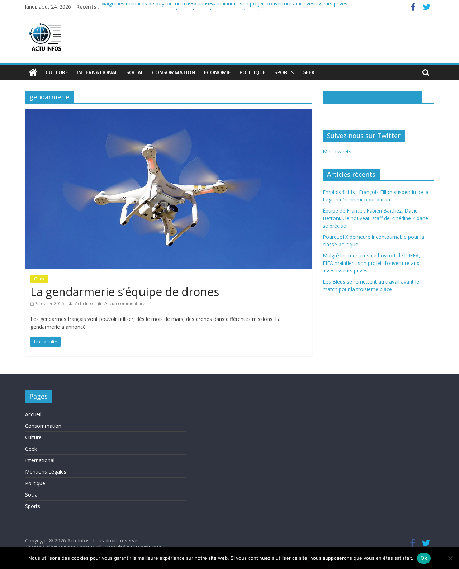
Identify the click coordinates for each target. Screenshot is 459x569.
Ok (424, 558)
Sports (284, 72)
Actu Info (84, 303)
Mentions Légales (45, 471)
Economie (217, 72)
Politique (253, 72)
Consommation (173, 72)
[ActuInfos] (33, 72)
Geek (308, 72)
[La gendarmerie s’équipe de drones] (168, 113)
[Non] (450, 558)
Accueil (33, 414)
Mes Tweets (337, 151)
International (97, 72)
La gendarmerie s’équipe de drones (124, 291)
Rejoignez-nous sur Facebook (372, 97)
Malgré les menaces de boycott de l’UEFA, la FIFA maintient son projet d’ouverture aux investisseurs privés (223, 6)
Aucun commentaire (124, 303)
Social (134, 72)
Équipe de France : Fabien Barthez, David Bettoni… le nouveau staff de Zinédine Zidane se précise (375, 218)
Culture (57, 72)
